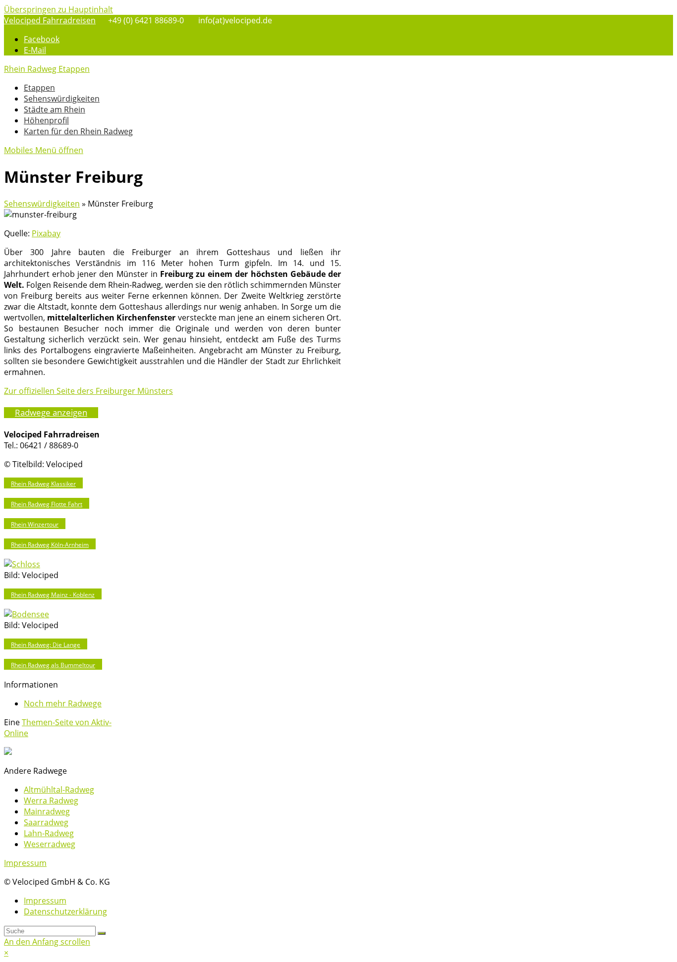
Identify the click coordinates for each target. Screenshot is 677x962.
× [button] (6, 952)
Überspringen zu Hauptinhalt (58, 9)
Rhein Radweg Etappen (47, 68)
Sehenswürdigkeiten (42, 203)
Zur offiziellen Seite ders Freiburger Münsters (88, 390)
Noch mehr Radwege (63, 703)
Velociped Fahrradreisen (50, 20)
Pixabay (46, 233)
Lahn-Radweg (49, 833)
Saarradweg (46, 822)
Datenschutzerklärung (65, 911)
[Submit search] (102, 933)
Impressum (25, 862)
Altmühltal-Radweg (59, 789)
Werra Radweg (51, 800)
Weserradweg (49, 844)
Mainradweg (47, 811)
